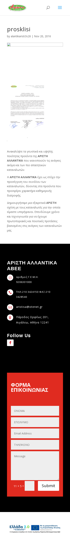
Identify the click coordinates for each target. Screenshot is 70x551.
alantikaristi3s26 (21, 36)
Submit (48, 485)
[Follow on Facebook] (10, 342)
